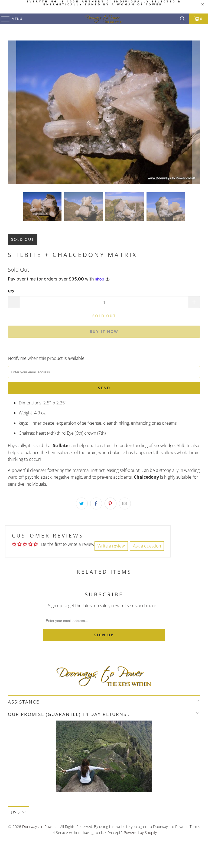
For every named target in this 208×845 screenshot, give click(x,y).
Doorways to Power (38, 826)
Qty (11, 290)
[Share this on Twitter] (82, 503)
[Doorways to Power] (104, 18)
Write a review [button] (111, 546)
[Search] (182, 18)
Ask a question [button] (147, 546)
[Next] (196, 112)
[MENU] (3, 18)
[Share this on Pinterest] (110, 503)
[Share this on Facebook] (96, 503)
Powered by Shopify (140, 832)
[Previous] (12, 112)
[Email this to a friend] (125, 503)
